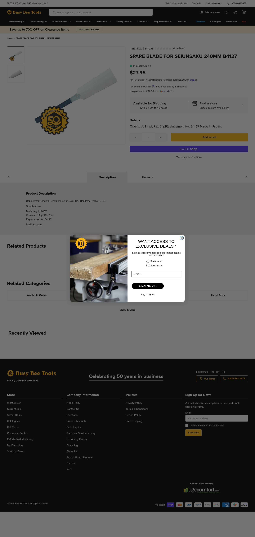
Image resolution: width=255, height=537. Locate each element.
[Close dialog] (182, 238)
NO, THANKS (148, 295)
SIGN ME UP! (148, 286)
